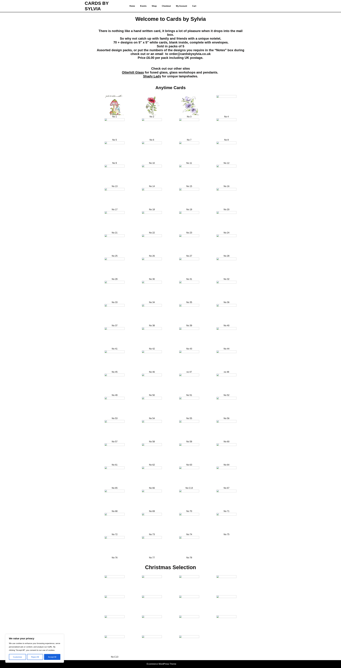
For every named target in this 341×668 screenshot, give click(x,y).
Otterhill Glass (133, 72)
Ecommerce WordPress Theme (161, 664)
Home (132, 6)
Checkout (166, 6)
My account (181, 6)
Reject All (35, 657)
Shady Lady (152, 76)
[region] (34, 648)
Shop (154, 6)
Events (143, 6)
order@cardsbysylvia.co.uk (190, 54)
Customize (17, 657)
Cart (194, 6)
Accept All (52, 657)
